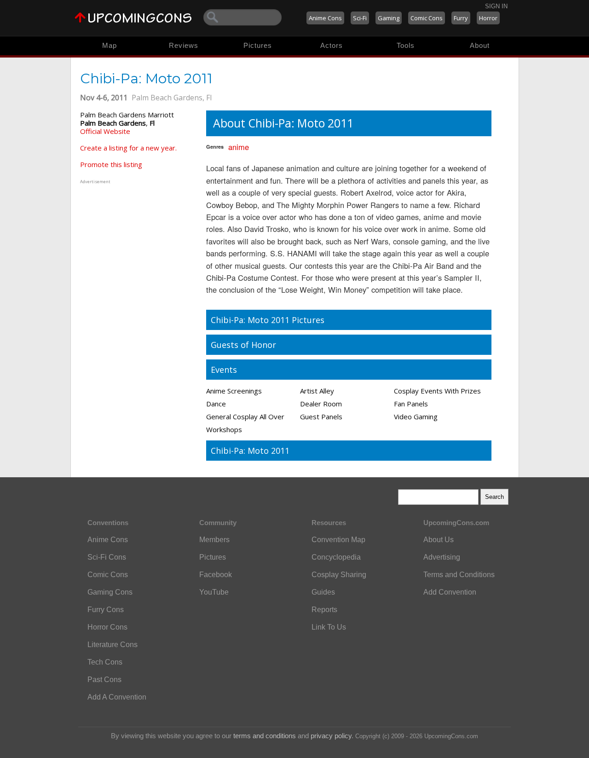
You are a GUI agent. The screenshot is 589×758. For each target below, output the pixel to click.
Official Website (105, 131)
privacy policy (331, 736)
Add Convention (449, 592)
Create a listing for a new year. (128, 147)
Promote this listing (111, 164)
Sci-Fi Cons (106, 557)
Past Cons (104, 679)
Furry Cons (105, 609)
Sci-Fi (360, 18)
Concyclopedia (336, 557)
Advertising (441, 557)
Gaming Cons (110, 592)
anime (238, 146)
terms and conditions (264, 736)
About (480, 45)
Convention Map (338, 540)
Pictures (257, 45)
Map (109, 45)
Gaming (388, 18)
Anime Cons (325, 18)
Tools (406, 45)
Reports (324, 609)
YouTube (214, 592)
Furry (461, 18)
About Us (438, 540)
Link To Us (329, 627)
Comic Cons (426, 18)
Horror (488, 18)
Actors (331, 45)
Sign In (496, 6)
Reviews (183, 45)
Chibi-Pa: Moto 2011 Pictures (267, 319)
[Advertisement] (137, 243)
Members (214, 540)
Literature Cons (112, 644)
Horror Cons (107, 627)
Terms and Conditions (459, 575)
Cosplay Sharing (339, 575)
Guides (323, 592)
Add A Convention (116, 697)
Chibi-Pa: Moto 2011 (250, 450)
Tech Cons (104, 662)
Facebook (215, 575)
